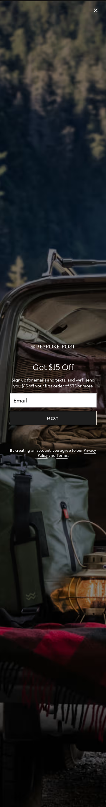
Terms (62, 455)
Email (20, 400)
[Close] (96, 10)
